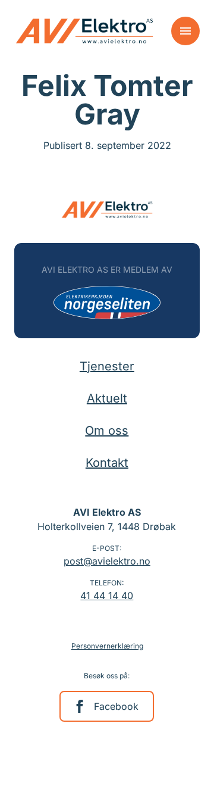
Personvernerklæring (107, 645)
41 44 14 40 (106, 595)
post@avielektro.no (107, 561)
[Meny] (185, 31)
